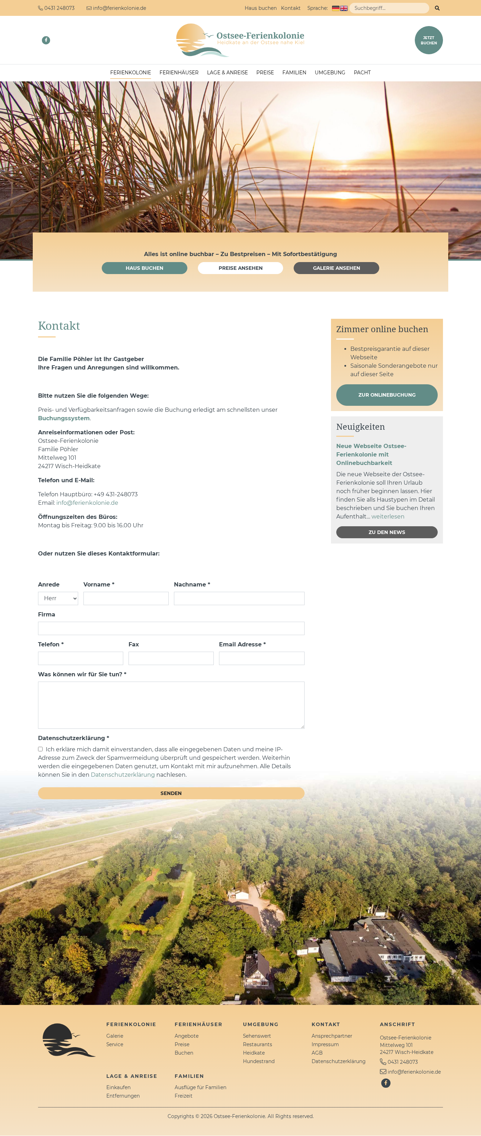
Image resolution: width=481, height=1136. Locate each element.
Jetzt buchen (429, 40)
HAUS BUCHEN (144, 268)
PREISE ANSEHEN (241, 268)
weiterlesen (388, 516)
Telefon (51, 644)
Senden (171, 793)
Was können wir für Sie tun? (82, 674)
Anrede (49, 584)
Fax (134, 644)
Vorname (98, 584)
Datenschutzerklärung (73, 738)
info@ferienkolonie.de (87, 502)
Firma (46, 614)
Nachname (192, 584)
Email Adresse (242, 644)
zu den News (387, 532)
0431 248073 (403, 1062)
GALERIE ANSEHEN (336, 268)
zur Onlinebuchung (387, 395)
